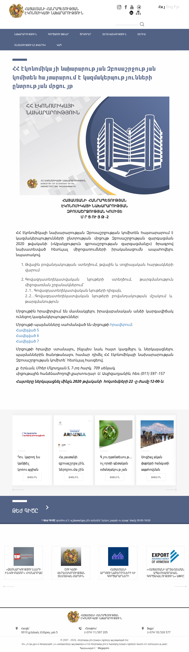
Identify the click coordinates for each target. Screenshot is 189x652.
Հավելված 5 (27, 330)
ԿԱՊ (59, 45)
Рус (177, 6)
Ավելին (32, 477)
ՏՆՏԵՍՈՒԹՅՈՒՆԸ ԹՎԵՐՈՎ (30, 45)
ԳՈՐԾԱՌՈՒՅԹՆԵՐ (58, 34)
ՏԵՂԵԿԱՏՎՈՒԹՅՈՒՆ (114, 34)
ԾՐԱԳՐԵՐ (85, 34)
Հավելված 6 (27, 335)
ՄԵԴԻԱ (142, 34)
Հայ (161, 6)
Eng (169, 6)
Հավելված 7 (27, 341)
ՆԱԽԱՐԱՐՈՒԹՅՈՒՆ (25, 34)
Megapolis (103, 648)
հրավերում (121, 324)
